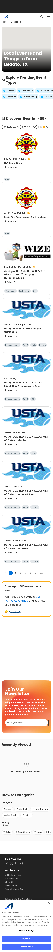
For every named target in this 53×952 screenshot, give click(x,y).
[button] (29, 127)
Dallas (8, 832)
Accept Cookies (27, 946)
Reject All (26, 938)
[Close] (49, 903)
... (35, 573)
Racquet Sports (40, 809)
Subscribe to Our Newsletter (19, 899)
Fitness (7, 809)
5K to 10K (9, 882)
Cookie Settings (26, 930)
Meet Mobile (11, 885)
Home (5, 21)
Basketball (22, 809)
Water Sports (10, 815)
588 (41, 573)
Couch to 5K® (11, 878)
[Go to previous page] (5, 573)
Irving (39, 832)
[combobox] (11, 127)
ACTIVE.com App (13, 875)
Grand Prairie (24, 832)
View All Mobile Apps (15, 889)
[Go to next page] (48, 573)
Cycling (26, 815)
